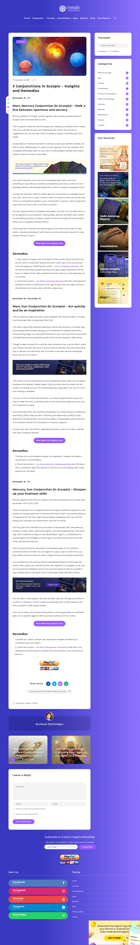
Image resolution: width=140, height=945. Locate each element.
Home (27, 18)
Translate (115, 51)
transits (35, 703)
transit (28, 703)
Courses (51, 18)
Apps (75, 18)
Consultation (103, 88)
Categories (37, 18)
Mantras (101, 109)
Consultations (64, 18)
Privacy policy (78, 912)
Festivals (101, 104)
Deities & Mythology (106, 99)
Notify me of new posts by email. (27, 814)
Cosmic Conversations (107, 94)
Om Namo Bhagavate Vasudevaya (52, 647)
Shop (92, 18)
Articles (101, 83)
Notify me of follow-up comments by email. (31, 809)
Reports (84, 18)
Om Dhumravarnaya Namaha (50, 281)
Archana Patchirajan (49, 724)
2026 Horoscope (104, 73)
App (99, 78)
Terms (74, 917)
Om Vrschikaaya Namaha (67, 266)
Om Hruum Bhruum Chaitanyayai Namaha (55, 464)
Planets (101, 120)
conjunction (20, 703)
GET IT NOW (114, 938)
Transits (21, 42)
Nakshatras (102, 115)
